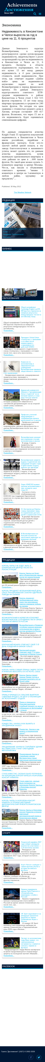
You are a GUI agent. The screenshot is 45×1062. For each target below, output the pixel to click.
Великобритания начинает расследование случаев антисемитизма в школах (31, 439)
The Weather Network (22, 192)
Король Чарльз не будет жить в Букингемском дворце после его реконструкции (17, 567)
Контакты (7, 237)
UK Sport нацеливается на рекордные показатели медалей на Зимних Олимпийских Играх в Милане (31, 917)
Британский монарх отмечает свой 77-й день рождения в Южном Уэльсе (20, 645)
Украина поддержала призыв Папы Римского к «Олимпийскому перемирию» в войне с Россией (30, 893)
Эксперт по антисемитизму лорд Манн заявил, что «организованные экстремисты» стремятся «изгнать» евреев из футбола (31, 943)
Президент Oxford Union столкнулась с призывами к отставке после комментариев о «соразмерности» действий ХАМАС (31, 342)
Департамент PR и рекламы (14, 229)
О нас (5, 232)
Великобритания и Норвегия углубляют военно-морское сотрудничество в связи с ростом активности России (22, 619)
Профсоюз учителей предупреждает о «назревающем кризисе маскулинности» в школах (31, 417)
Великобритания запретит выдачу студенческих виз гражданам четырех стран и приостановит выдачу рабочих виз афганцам (31, 463)
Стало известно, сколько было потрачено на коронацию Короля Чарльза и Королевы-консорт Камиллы (22, 775)
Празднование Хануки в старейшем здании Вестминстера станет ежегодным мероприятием (22, 748)
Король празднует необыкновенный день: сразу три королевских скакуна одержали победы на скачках (22, 592)
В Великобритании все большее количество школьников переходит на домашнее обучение (31, 536)
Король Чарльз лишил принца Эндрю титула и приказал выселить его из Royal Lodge (22, 671)
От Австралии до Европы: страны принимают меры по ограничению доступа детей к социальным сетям (31, 512)
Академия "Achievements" (13, 234)
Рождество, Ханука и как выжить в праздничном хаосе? (18, 724)
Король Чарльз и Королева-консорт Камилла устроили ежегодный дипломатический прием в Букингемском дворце (21, 803)
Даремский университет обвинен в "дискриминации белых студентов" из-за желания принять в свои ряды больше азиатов (31, 394)
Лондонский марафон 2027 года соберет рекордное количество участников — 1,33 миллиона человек (31, 845)
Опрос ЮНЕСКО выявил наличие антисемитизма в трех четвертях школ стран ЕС (31, 487)
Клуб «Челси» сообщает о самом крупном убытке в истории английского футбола (31, 867)
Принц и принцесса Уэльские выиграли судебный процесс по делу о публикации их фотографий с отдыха (21, 697)
